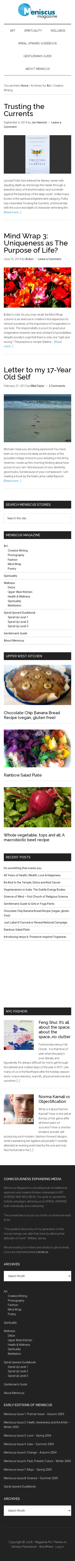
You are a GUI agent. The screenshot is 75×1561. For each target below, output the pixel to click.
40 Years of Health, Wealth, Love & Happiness (32, 875)
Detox (11, 587)
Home (24, 85)
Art (12, 30)
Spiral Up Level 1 (18, 617)
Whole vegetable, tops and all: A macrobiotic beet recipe (34, 837)
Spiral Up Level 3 (18, 626)
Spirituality (33, 30)
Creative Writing (18, 550)
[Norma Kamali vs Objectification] (21, 1112)
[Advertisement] (29, 973)
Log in (60, 1546)
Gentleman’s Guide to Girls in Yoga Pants (29, 903)
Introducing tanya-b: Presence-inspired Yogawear (35, 936)
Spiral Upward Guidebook (37, 43)
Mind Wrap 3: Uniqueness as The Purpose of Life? (36, 243)
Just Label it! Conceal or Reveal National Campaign (35, 922)
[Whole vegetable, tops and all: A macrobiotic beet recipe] (37, 808)
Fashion (13, 559)
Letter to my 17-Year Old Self (37, 373)
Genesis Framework (24, 1546)
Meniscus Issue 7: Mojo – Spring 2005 (28, 1469)
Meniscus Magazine (37, 11)
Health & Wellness (19, 596)
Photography (16, 555)
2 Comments (57, 385)
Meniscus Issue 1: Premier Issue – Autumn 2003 (34, 1414)
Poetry (12, 568)
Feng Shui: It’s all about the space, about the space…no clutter (55, 1029)
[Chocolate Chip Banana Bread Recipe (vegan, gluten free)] (37, 685)
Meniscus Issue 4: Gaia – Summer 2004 (29, 1444)
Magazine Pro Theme (48, 1542)
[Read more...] (12, 212)
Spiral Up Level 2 (18, 621)
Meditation (14, 605)
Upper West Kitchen (20, 592)
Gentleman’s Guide (37, 56)
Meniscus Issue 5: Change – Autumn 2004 (30, 1452)
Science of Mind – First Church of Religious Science (36, 896)
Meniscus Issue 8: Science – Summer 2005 (31, 1478)
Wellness (58, 30)
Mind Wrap (14, 564)
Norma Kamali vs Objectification (54, 1099)
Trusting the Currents (24, 110)
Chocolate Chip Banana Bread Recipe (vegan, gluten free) (32, 715)
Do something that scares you (22, 868)
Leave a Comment (49, 259)
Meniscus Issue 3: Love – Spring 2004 (27, 1435)
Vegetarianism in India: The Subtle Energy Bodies (34, 889)
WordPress (46, 1546)
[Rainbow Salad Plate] (37, 749)
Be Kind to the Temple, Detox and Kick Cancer (32, 882)
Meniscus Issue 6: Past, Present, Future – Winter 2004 (37, 1461)
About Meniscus (37, 68)
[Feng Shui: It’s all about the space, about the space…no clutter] (21, 1038)
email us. (43, 1252)
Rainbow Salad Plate (23, 775)
